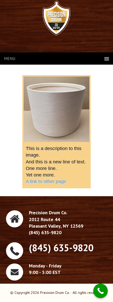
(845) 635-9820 (61, 247)
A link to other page (46, 181)
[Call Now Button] (100, 291)
